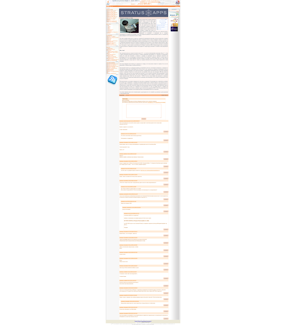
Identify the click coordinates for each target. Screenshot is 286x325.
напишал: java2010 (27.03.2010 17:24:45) (128, 295)
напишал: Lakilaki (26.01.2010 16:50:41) (128, 280)
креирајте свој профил (160, 102)
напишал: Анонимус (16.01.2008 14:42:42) (128, 142)
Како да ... (109, 47)
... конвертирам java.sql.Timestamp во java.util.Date (111, 49)
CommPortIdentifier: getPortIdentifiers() (110, 70)
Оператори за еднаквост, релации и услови (111, 43)
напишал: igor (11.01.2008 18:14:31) (128, 133)
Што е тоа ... (109, 24)
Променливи (109, 38)
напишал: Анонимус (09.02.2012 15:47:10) (128, 313)
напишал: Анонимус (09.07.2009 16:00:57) (128, 265)
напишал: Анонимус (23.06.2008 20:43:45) (128, 237)
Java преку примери (111, 62)
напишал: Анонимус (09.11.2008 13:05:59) (128, 245)
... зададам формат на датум (112, 51)
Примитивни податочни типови (112, 37)
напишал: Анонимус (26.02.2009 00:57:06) (128, 252)
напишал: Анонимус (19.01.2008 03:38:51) (128, 161)
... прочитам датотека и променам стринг (111, 55)
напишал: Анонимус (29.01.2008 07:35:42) (128, 174)
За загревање (109, 35)
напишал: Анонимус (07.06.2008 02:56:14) (128, 231)
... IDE (108, 25)
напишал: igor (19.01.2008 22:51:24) (128, 168)
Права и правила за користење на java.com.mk (143, 321)
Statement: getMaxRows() (111, 73)
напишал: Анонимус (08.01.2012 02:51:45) (128, 307)
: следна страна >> (164, 95)
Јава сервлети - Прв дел (111, 17)
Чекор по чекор (110, 9)
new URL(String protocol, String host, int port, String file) (112, 67)
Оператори (109, 39)
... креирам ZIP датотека (111, 56)
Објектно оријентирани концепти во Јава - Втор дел (112, 14)
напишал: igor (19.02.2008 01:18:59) (128, 186)
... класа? (108, 28)
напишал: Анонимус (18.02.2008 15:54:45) (128, 180)
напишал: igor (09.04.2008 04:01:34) (128, 201)
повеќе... (117, 22)
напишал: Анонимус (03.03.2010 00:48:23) (128, 287)
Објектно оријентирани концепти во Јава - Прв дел (112, 12)
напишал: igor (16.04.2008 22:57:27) (131, 213)
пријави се (177, 6)
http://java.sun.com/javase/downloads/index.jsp (150, 170)
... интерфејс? (109, 30)
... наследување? (110, 29)
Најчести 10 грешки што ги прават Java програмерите (112, 21)
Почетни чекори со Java (111, 10)
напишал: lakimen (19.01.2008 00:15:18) (128, 153)
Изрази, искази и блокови (111, 44)
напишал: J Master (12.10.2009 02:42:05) (128, 271)
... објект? (108, 27)
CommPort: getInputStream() (112, 68)
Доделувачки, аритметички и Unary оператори (112, 41)
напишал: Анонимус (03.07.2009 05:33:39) (128, 258)
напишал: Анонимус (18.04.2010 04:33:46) (130, 301)
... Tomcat (108, 26)
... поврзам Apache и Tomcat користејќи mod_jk (112, 58)
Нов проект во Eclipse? (111, 36)
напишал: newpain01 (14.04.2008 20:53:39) (132, 207)
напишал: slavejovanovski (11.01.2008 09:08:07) (130, 120)
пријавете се (150, 102)
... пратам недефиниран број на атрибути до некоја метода (113, 60)
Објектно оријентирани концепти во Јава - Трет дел (112, 16)
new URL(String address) (111, 65)
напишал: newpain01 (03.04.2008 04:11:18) (129, 194)
